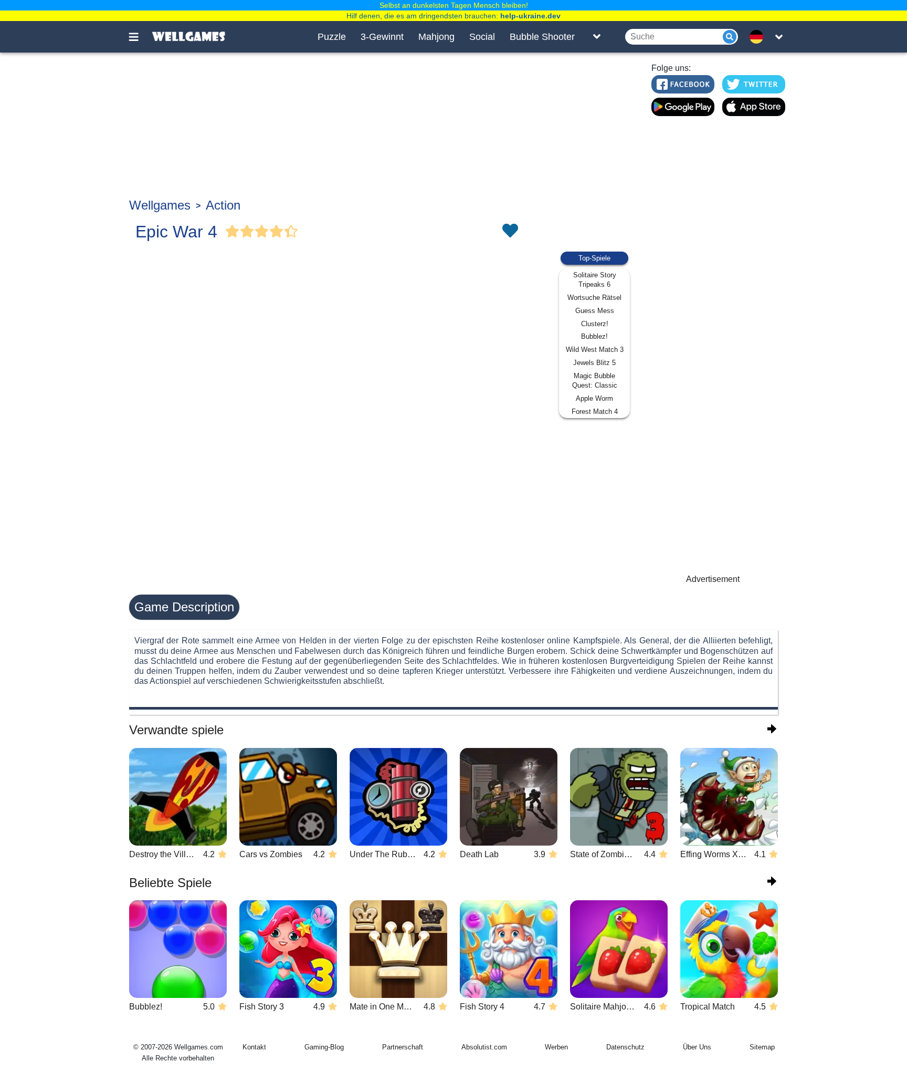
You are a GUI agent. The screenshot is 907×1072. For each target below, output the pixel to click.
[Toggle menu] (139, 37)
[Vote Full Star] (232, 231)
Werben (556, 1047)
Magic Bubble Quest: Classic (594, 380)
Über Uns (697, 1047)
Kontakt (254, 1047)
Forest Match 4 (595, 411)
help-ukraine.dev (530, 16)
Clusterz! (594, 324)
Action (223, 205)
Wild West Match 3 (595, 349)
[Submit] (729, 37)
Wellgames (160, 205)
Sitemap (762, 1047)
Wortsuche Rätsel (594, 297)
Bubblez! (594, 336)
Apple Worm (594, 398)
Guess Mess (594, 311)
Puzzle (332, 37)
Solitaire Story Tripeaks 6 (594, 279)
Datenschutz (625, 1047)
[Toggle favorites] (510, 232)
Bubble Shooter (542, 37)
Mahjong (436, 37)
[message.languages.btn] (759, 37)
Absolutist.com (484, 1047)
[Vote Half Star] (291, 231)
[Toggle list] (597, 37)
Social (482, 37)
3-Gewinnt (382, 37)
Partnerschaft (402, 1047)
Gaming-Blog (324, 1047)
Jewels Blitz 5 (594, 363)
